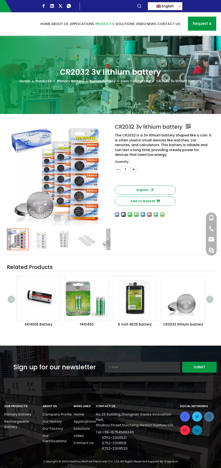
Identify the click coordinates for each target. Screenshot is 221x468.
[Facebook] (43, 6)
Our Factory (53, 428)
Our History (52, 421)
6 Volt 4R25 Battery (96, 324)
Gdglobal (171, 461)
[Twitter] (60, 6)
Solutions (82, 428)
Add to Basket (142, 201)
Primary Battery (17, 414)
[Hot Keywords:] (139, 6)
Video (79, 435)
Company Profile (57, 414)
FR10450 (48, 324)
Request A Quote (202, 26)
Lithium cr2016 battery (192, 302)
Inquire (142, 189)
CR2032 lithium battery (144, 324)
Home (79, 414)
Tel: (99, 432)
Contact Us (84, 442)
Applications (85, 421)
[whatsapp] (69, 6)
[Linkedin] (52, 6)
